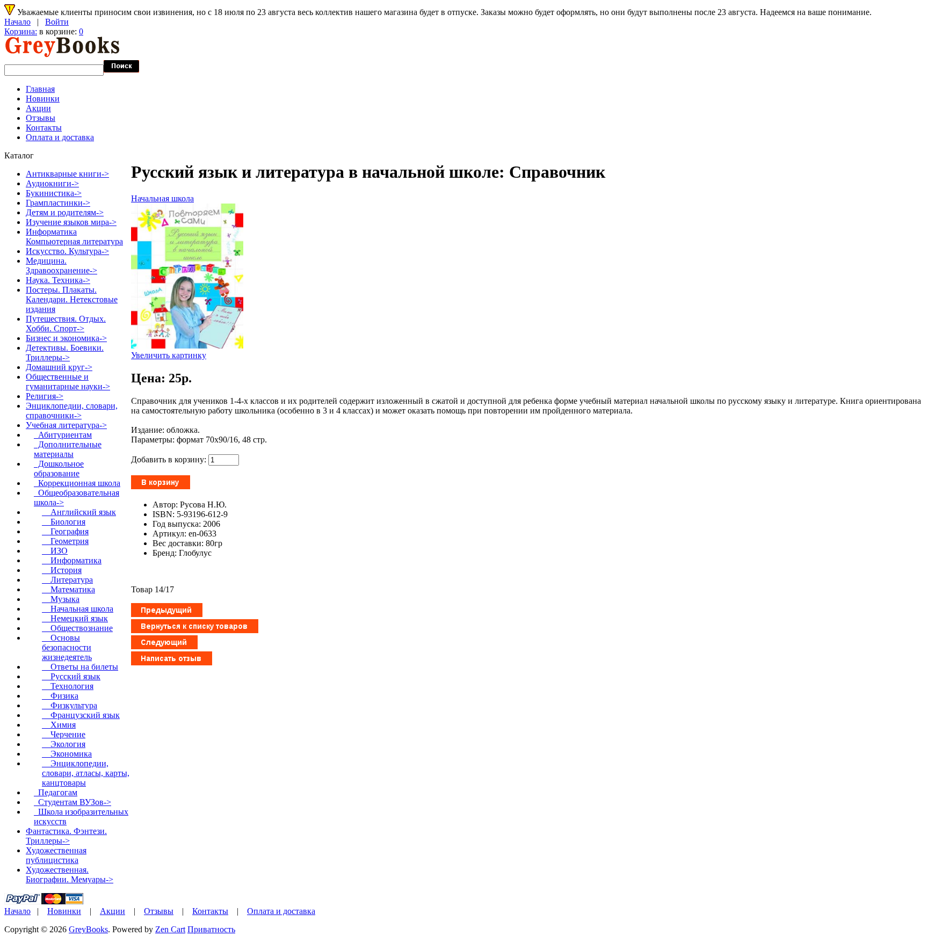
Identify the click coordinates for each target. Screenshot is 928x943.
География (65, 531)
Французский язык (81, 715)
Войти (57, 21)
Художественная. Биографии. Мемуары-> (69, 874)
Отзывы (40, 117)
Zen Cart (170, 929)
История (62, 570)
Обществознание (77, 628)
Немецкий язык (75, 618)
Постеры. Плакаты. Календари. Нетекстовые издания (72, 299)
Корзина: (20, 31)
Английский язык (79, 512)
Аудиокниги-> (52, 183)
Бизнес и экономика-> (66, 338)
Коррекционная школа (77, 483)
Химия (59, 724)
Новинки (43, 98)
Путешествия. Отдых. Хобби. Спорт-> (66, 323)
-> (66, 425)
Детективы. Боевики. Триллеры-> (65, 352)
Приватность (211, 929)
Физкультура (69, 705)
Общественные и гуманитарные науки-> (68, 381)
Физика (60, 695)
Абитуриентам (63, 434)
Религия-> (44, 396)
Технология (67, 686)
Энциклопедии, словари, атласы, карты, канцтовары (85, 773)
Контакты (44, 127)
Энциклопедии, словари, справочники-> (72, 410)
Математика (68, 589)
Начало (17, 21)
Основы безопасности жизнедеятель (67, 647)
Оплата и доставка (60, 137)
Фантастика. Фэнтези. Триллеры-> (66, 835)
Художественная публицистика (56, 855)
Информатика (72, 560)
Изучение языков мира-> (71, 222)
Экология (63, 744)
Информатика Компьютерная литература (74, 236)
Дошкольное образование (59, 468)
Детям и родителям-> (65, 212)
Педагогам (55, 792)
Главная (40, 88)
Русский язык (71, 676)
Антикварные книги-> (67, 173)
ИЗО (55, 550)
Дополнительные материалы (68, 449)
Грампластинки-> (58, 202)
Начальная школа (162, 198)
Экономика (67, 753)
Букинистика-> (54, 193)
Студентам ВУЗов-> (72, 802)
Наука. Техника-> (58, 280)
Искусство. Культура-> (67, 251)
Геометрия (65, 541)
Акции (38, 108)
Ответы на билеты (80, 666)
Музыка (60, 599)
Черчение (63, 734)
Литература (67, 579)
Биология (63, 521)
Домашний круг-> (59, 367)
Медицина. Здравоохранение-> (61, 265)
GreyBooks (88, 929)
